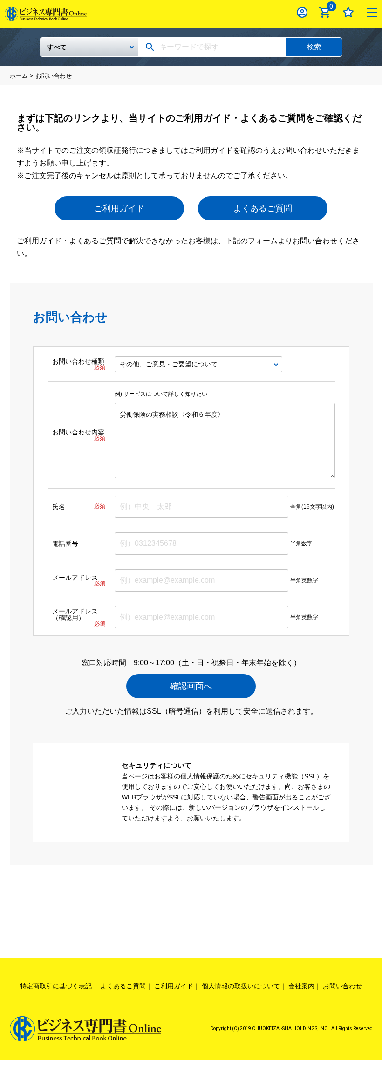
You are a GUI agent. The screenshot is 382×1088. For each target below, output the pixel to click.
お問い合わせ (342, 986)
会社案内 (301, 986)
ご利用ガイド (119, 208)
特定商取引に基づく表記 (56, 986)
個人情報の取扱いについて (241, 986)
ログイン (302, 12)
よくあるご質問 (262, 208)
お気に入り (348, 12)
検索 (314, 47)
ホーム (19, 75)
